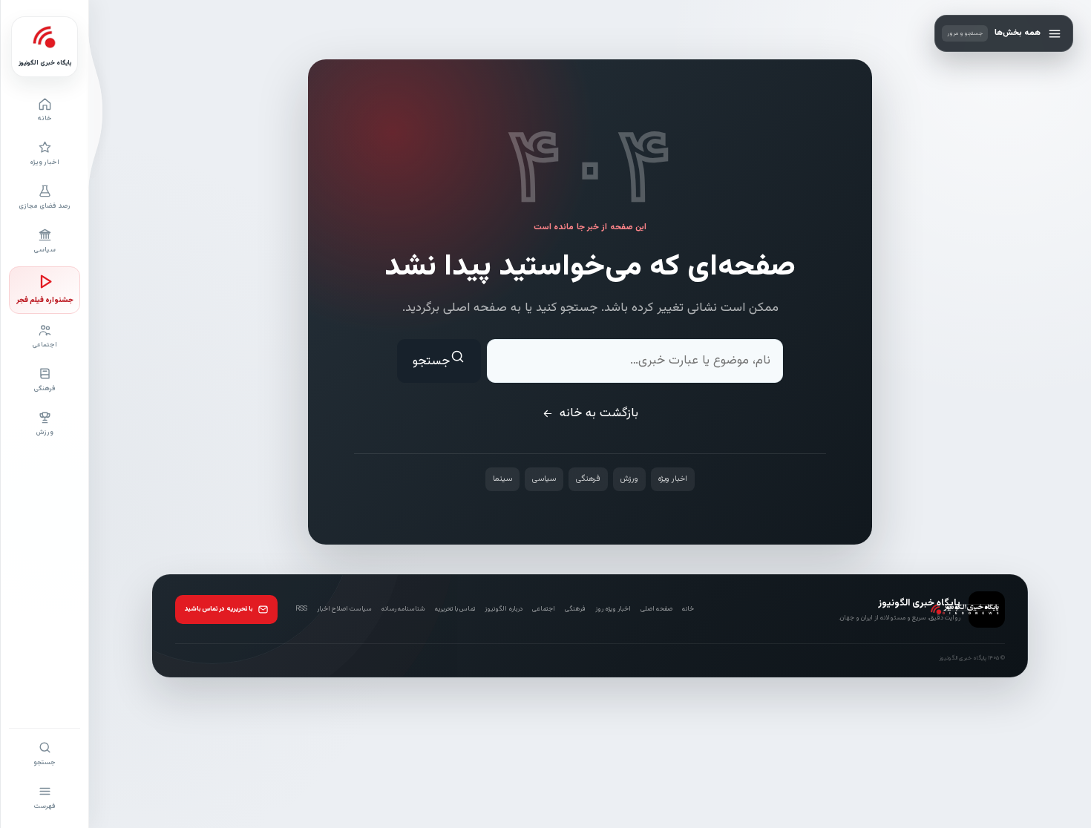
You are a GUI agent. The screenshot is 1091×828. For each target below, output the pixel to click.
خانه (688, 608)
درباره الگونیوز (503, 608)
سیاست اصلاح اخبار (344, 608)
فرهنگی (588, 479)
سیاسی (544, 479)
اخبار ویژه (672, 479)
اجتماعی (543, 609)
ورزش (629, 479)
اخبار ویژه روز (613, 609)
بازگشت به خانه (599, 413)
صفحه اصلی (656, 609)
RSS (301, 608)
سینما (502, 479)
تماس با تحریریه (455, 608)
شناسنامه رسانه (403, 608)
